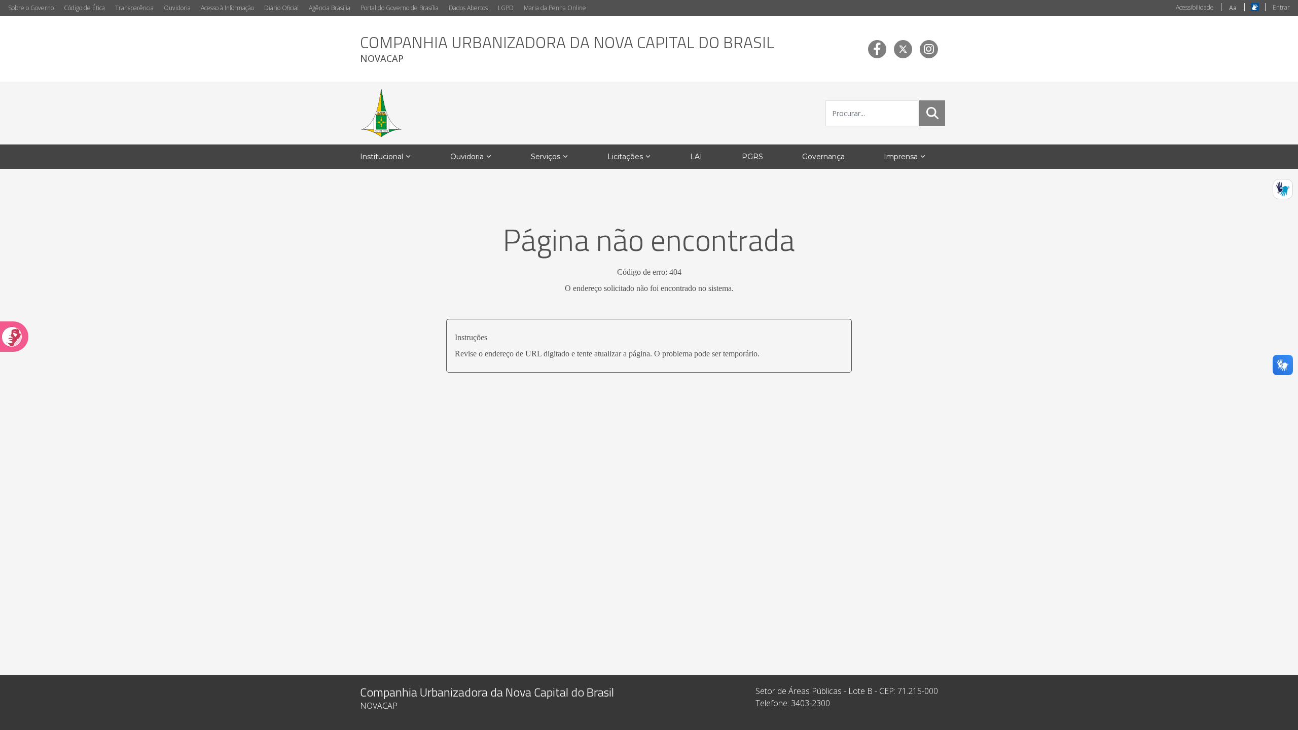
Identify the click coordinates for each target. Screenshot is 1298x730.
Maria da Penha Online (555, 8)
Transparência (134, 8)
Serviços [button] (545, 156)
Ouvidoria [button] (467, 156)
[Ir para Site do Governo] (381, 113)
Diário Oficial (281, 8)
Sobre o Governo (31, 8)
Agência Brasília (329, 8)
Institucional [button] (381, 156)
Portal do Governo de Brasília (399, 8)
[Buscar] (932, 113)
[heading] (567, 48)
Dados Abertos (468, 8)
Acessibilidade (1195, 7)
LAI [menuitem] (696, 156)
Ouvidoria (177, 8)
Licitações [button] (625, 156)
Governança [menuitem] (823, 156)
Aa (1233, 8)
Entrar (1281, 7)
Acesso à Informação (227, 8)
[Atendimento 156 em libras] (1282, 189)
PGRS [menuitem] (752, 156)
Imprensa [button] (901, 156)
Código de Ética (84, 8)
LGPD (506, 8)
